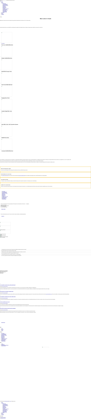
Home (2, 328)
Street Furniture (4, 198)
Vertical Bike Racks (4, 192)
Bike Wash (4, 406)
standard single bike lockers (5, 175)
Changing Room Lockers (5, 196)
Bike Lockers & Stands (4, 193)
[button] (45, 284)
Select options (3, 43)
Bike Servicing (3, 195)
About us (2, 329)
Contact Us (2, 414)
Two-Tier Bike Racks (5, 404)
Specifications (3, 344)
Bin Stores (4, 408)
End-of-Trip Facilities (4, 197)
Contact (2, 330)
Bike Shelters (3, 191)
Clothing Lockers (5, 409)
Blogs (2, 413)
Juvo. (10, 401)
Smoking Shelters (5, 411)
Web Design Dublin (6, 401)
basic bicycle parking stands (21, 175)
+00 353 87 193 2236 (3, 417)
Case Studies (2, 412)
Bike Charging (3, 194)
